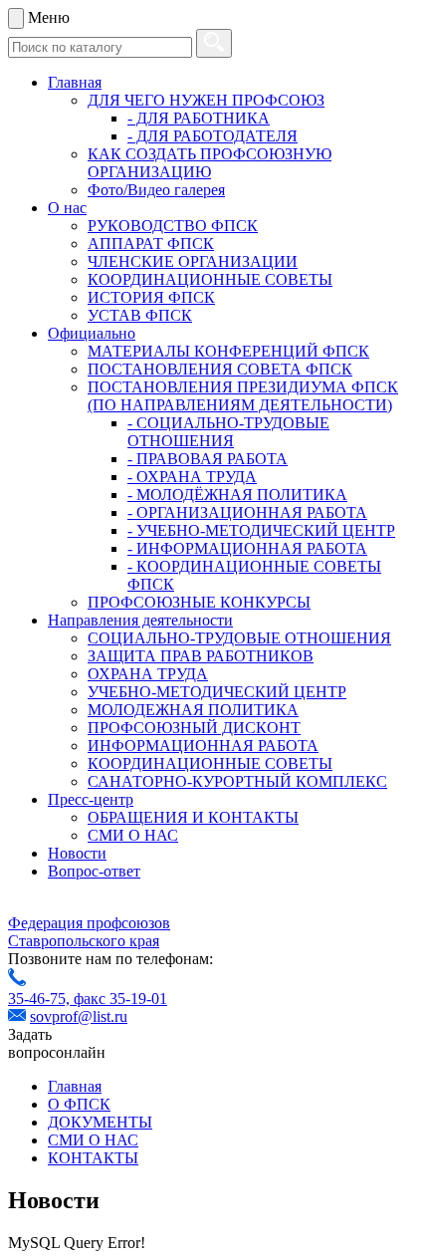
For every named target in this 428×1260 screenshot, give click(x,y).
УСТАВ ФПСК (140, 315)
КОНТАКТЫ (93, 1157)
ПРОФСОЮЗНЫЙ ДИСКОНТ (194, 727)
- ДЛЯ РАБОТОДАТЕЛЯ (212, 135)
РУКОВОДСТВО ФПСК (173, 225)
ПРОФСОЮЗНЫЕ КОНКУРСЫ (199, 602)
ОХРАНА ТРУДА (148, 673)
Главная (75, 82)
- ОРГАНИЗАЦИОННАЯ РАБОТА (247, 512)
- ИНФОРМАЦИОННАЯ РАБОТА (247, 548)
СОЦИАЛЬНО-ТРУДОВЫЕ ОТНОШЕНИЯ (239, 638)
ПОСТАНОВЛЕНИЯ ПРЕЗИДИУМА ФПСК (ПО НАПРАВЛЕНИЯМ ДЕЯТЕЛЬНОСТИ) (243, 395)
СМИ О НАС (133, 835)
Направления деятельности (140, 620)
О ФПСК (79, 1104)
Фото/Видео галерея (156, 189)
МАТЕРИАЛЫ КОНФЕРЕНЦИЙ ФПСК (228, 351)
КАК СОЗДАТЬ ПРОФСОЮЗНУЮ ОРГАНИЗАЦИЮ (209, 162)
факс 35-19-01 (120, 998)
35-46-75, (41, 998)
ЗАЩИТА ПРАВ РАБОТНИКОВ (201, 655)
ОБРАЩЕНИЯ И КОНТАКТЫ (193, 817)
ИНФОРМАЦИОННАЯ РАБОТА (203, 745)
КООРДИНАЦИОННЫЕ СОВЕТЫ (210, 279)
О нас (67, 207)
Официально (91, 333)
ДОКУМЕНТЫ (100, 1122)
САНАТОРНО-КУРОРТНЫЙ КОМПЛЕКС (237, 781)
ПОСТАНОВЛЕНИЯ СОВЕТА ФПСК (220, 369)
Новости (77, 853)
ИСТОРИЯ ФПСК (151, 297)
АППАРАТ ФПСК (151, 243)
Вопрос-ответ (94, 871)
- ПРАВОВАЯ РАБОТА (207, 458)
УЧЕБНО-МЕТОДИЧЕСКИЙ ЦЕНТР (217, 691)
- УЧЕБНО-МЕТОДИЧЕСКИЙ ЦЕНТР (261, 530)
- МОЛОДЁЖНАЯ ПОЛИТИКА (237, 494)
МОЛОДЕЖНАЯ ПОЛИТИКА (193, 709)
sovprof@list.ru (78, 1016)
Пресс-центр (90, 799)
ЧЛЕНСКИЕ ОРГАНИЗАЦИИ (193, 261)
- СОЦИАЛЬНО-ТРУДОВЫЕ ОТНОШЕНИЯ (228, 431)
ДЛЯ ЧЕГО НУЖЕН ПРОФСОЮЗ (206, 100)
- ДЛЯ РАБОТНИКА (198, 118)
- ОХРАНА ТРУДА (192, 476)
